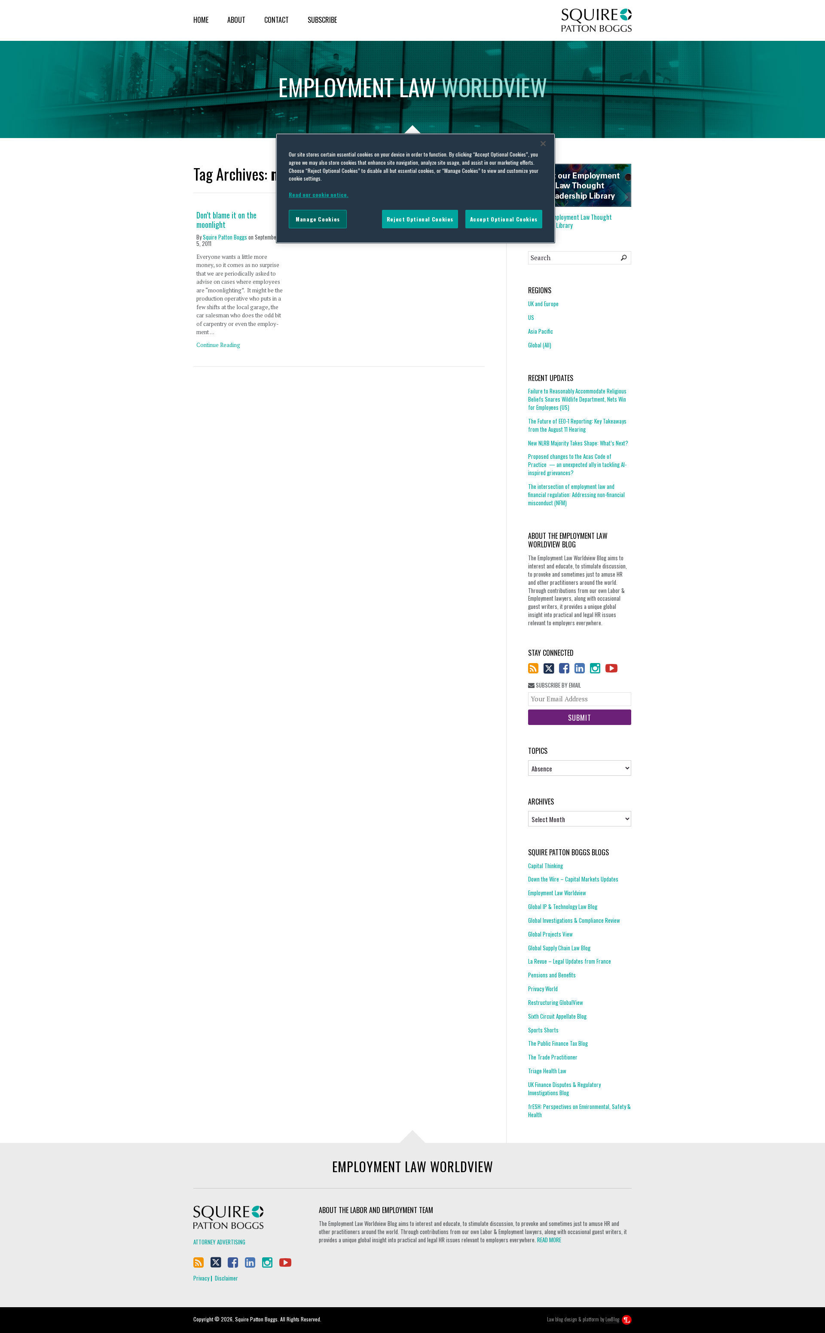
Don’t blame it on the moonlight (226, 220)
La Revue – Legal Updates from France (569, 961)
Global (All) (539, 345)
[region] (415, 188)
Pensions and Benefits (552, 975)
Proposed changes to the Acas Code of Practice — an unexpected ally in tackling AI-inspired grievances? (577, 464)
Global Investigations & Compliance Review (574, 920)
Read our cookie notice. (318, 194)
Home (200, 19)
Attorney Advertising (219, 1242)
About (236, 19)
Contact (276, 19)
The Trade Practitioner (553, 1057)
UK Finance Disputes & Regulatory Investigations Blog (564, 1088)
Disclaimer (226, 1278)
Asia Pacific (540, 331)
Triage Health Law (547, 1070)
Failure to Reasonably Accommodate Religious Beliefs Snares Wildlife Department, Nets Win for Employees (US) (577, 399)
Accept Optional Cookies (504, 219)
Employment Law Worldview (557, 892)
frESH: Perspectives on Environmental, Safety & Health (579, 1110)
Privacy (201, 1278)
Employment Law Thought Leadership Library (570, 221)
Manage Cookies (318, 219)
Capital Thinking (545, 866)
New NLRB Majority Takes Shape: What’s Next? (578, 443)
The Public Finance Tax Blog (558, 1043)
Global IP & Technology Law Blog (562, 906)
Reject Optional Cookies (420, 219)
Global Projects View (550, 934)
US (531, 317)
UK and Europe (543, 304)
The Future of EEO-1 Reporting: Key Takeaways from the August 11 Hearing (577, 425)
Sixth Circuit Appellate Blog (557, 1016)
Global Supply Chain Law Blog (559, 947)
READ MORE (549, 1239)
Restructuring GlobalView (555, 1002)
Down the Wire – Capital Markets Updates (573, 879)
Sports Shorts (543, 1030)
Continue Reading (218, 345)
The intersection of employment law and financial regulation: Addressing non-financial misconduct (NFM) (576, 494)
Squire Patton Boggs (597, 20)
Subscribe (322, 19)
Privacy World (543, 988)
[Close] (543, 143)
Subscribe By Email (558, 685)
